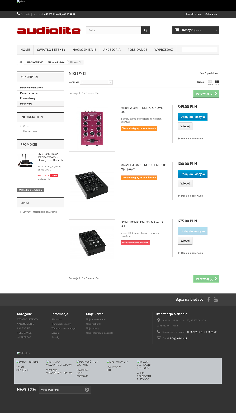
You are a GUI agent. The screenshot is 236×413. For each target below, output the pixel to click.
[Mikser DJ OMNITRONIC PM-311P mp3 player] (92, 185)
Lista (217, 84)
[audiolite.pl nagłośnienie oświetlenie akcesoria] (49, 30)
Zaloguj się (211, 14)
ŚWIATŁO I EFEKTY (51, 50)
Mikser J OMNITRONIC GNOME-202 (142, 109)
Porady (55, 337)
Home (25, 50)
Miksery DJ (26, 103)
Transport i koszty (61, 324)
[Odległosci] (24, 353)
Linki (24, 203)
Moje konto (94, 314)
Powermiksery (27, 98)
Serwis (55, 333)
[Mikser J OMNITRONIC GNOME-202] (92, 128)
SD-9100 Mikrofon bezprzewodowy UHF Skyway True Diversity (50, 157)
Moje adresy (92, 328)
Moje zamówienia (95, 319)
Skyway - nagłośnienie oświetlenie (40, 212)
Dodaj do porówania (192, 138)
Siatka (210, 84)
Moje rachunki (93, 324)
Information (31, 117)
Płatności (56, 319)
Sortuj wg (74, 82)
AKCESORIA (112, 50)
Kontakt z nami (194, 14)
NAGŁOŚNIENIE (84, 50)
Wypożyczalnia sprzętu (63, 328)
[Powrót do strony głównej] (20, 62)
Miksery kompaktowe (31, 87)
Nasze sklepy (30, 131)
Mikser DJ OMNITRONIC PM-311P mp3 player (143, 167)
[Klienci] (118, 5)
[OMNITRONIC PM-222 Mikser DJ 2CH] (92, 242)
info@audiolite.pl (178, 338)
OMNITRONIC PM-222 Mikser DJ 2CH (142, 224)
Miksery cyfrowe (28, 93)
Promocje (28, 144)
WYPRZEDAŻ (163, 50)
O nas (26, 126)
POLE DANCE (137, 50)
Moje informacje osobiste (99, 333)
